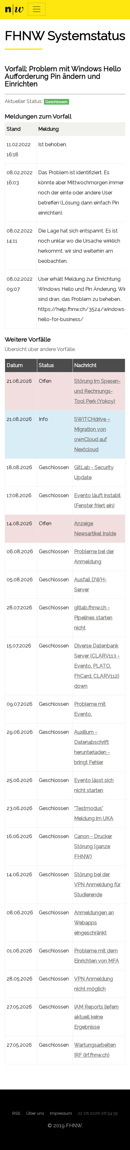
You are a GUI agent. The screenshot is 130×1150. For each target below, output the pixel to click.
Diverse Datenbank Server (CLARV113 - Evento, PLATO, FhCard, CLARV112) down (97, 666)
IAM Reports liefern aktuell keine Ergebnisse (96, 1017)
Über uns (35, 1113)
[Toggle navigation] (36, 9)
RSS (16, 1113)
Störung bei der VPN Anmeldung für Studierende (97, 884)
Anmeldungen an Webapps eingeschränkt (94, 923)
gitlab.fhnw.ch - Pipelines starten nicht (93, 618)
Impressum (61, 1113)
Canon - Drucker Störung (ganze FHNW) (93, 846)
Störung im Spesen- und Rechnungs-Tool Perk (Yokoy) (97, 391)
